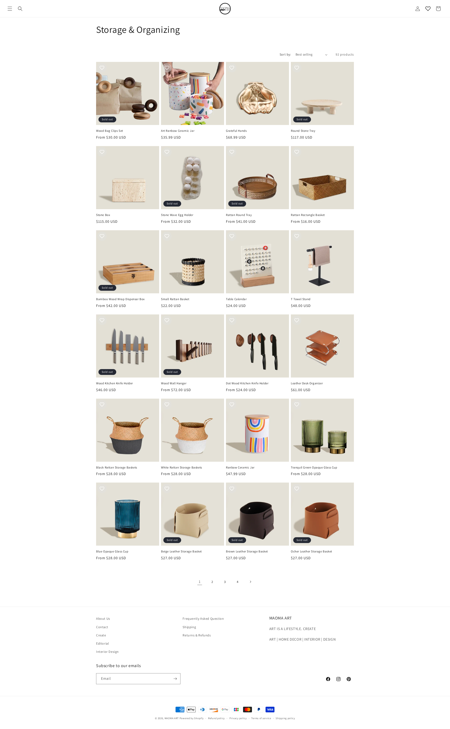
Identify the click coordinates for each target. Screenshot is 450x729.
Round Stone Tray (303, 131)
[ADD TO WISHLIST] (102, 67)
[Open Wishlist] (428, 9)
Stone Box (103, 215)
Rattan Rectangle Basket (308, 215)
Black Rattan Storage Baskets (116, 467)
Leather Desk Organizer (307, 383)
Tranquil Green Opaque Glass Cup (314, 467)
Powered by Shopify (192, 718)
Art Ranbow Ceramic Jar (177, 131)
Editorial (102, 643)
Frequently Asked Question (203, 618)
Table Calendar (236, 299)
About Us (103, 618)
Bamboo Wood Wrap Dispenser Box (120, 299)
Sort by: (285, 54)
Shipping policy (285, 718)
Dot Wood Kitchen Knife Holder (247, 383)
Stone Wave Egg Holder (177, 215)
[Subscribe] (175, 678)
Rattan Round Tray (239, 215)
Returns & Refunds (197, 635)
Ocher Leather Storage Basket (311, 551)
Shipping (189, 627)
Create (101, 635)
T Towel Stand (301, 299)
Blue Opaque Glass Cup (112, 551)
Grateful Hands (236, 131)
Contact (102, 627)
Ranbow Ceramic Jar (240, 467)
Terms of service (261, 718)
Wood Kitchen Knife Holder (114, 383)
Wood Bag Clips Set (109, 131)
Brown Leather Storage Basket (247, 551)
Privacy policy (238, 718)
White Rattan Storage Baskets (181, 467)
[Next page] (250, 582)
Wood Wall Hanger (174, 383)
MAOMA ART (172, 718)
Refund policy (216, 718)
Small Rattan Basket (175, 299)
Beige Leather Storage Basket (181, 551)
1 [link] (200, 581)
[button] (10, 9)
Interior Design (107, 652)
